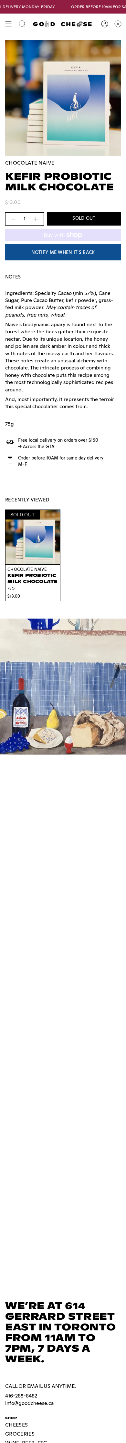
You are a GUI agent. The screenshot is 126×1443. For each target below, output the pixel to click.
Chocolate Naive (30, 162)
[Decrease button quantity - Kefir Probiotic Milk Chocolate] (13, 219)
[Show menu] (8, 23)
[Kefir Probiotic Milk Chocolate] (32, 537)
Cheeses (16, 1424)
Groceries (20, 1433)
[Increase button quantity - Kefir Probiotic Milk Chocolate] (36, 219)
